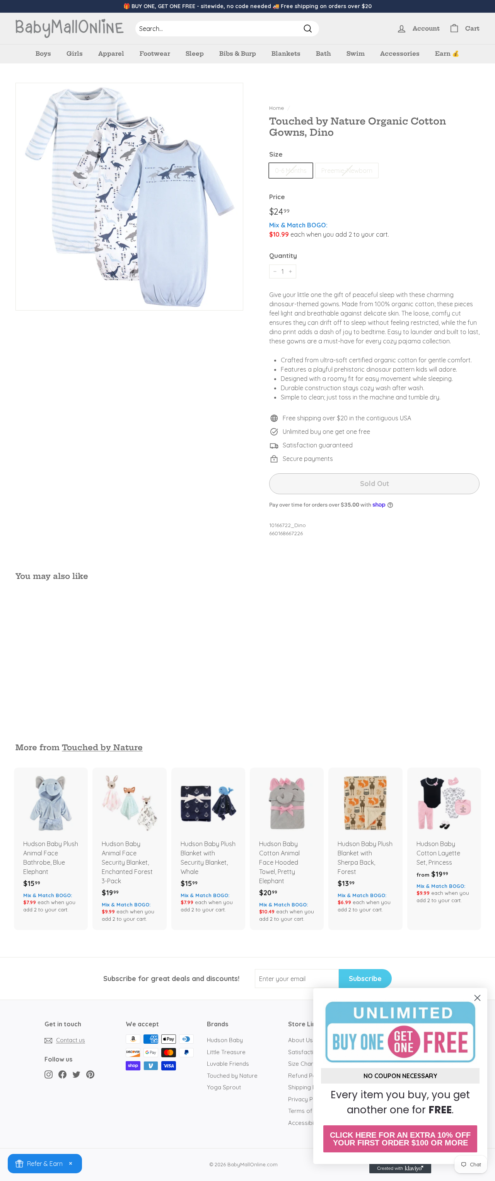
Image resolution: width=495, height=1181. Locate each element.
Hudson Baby (225, 1040)
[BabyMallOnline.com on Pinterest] (90, 1074)
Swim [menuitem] (355, 53)
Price (277, 197)
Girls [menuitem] (75, 53)
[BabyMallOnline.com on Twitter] (76, 1074)
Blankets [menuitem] (285, 53)
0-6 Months (291, 170)
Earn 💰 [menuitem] (447, 53)
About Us (300, 1040)
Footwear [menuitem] (155, 53)
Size (276, 154)
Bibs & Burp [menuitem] (237, 53)
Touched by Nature (102, 747)
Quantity (283, 255)
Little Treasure (226, 1052)
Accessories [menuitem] (400, 53)
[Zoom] (129, 196)
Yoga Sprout (224, 1087)
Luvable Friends (228, 1063)
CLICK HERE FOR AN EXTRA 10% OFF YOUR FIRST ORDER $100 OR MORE (400, 1139)
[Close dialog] (477, 998)
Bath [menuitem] (323, 53)
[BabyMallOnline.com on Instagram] (48, 1074)
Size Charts (303, 1063)
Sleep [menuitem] (195, 53)
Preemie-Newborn (346, 170)
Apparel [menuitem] (111, 53)
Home (276, 107)
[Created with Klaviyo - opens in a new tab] (400, 1168)
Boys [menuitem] (43, 53)
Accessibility (304, 1122)
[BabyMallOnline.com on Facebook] (62, 1074)
